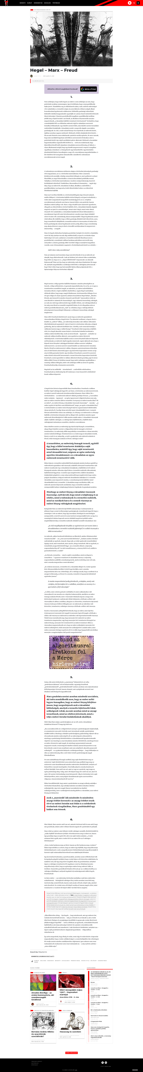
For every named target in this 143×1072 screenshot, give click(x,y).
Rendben (135, 1070)
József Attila (37, 76)
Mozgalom (47, 2)
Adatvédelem (35, 1063)
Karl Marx (43, 960)
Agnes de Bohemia (74, 1035)
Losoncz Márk (40, 1003)
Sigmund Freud (102, 960)
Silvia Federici (94, 1011)
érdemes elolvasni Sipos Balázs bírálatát (74, 907)
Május (92, 991)
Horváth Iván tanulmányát (76, 909)
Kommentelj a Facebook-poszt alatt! (42, 956)
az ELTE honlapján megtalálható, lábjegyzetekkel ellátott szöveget (68, 899)
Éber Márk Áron (95, 1017)
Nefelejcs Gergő (104, 978)
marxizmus (50, 960)
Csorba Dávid (94, 1023)
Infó (76, 1070)
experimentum (38, 2)
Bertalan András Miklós (38, 1040)
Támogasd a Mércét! (36, 1061)
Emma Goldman (64, 1035)
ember (36, 962)
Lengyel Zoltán (95, 978)
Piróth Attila (94, 984)
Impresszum (34, 1064)
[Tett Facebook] (102, 1062)
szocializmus (66, 960)
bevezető (22, 2)
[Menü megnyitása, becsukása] (138, 3)
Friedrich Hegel (75, 960)
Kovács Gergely (95, 1039)
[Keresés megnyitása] (134, 4)
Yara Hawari (94, 1032)
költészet (93, 960)
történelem (56, 2)
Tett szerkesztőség (70, 1000)
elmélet (29, 2)
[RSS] (106, 1062)
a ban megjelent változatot (85, 895)
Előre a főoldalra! (71, 1052)
